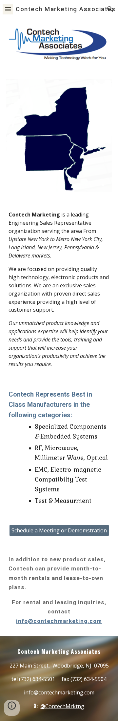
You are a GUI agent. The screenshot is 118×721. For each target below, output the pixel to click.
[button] (8, 9)
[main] (59, 289)
